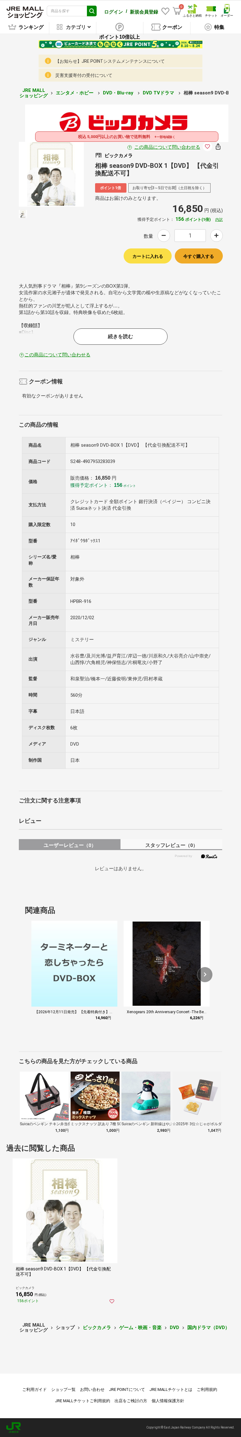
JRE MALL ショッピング (33, 93)
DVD (174, 1327)
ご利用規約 (207, 1389)
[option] (51, 174)
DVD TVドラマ (159, 93)
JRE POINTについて (127, 1389)
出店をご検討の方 (131, 1400)
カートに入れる (147, 256)
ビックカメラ (97, 1327)
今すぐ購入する (198, 256)
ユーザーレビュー (70, 845)
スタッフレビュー (171, 845)
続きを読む (120, 336)
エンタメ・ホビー (75, 93)
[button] (205, 974)
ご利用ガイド (34, 1389)
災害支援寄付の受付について (83, 75)
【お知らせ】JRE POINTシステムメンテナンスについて (110, 61)
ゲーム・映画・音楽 (140, 1327)
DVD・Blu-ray (119, 93)
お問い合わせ (92, 1389)
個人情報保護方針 (168, 1400)
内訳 (219, 219)
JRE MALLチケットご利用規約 (82, 1400)
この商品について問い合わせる (167, 147)
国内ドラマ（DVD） (208, 1327)
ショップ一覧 (63, 1389)
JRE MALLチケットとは (170, 1389)
